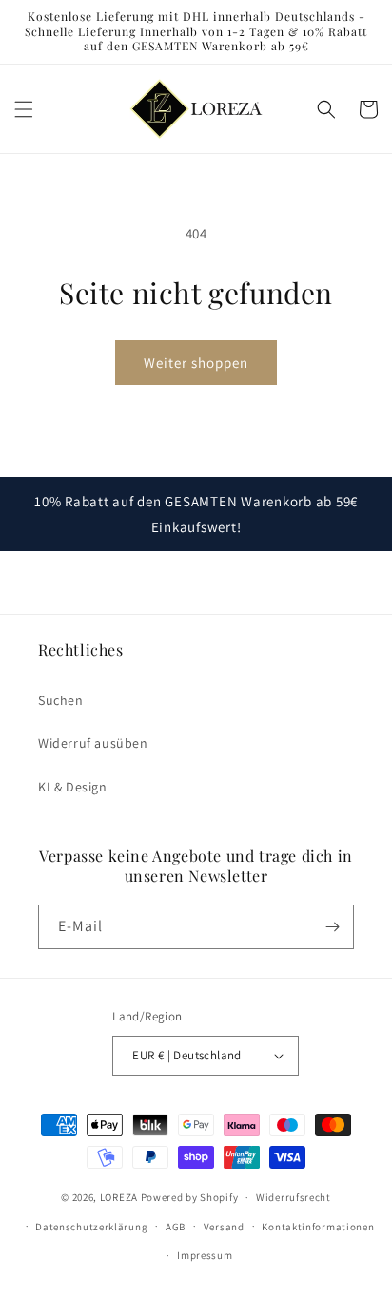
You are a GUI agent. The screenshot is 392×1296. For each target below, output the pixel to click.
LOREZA (119, 1197)
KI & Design (73, 786)
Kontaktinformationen (318, 1226)
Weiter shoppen (196, 362)
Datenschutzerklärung (91, 1226)
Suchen (61, 700)
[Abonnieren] (332, 927)
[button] (24, 109)
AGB (176, 1226)
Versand (224, 1226)
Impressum (204, 1255)
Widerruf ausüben (93, 743)
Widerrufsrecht (293, 1197)
